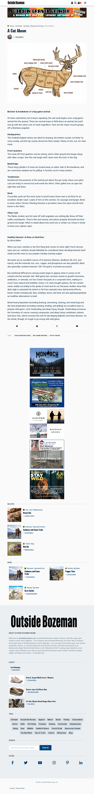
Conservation (77, 720)
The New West (26, 733)
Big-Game (77, 568)
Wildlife (30, 728)
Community (62, 724)
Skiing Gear (61, 733)
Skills (23, 724)
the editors (19, 37)
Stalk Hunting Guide (22, 335)
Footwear (42, 724)
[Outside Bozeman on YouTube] (40, 763)
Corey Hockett (71, 574)
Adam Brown (16, 670)
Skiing (15, 728)
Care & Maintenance (35, 510)
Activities (19, 26)
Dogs (32, 544)
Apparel (42, 720)
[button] (16, 326)
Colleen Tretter (29, 516)
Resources (28, 527)
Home (12, 26)
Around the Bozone (28, 720)
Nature (50, 720)
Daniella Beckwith (31, 593)
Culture (27, 544)
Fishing (66, 720)
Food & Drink (57, 728)
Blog (71, 733)
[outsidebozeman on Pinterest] (67, 763)
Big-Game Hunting (40, 335)
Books (58, 720)
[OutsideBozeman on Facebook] (13, 763)
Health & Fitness (42, 728)
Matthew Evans (29, 550)
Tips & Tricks (55, 335)
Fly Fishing (32, 724)
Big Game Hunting (37, 26)
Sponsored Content (39, 527)
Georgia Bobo (29, 533)
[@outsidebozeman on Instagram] (54, 763)
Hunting (26, 26)
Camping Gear (75, 724)
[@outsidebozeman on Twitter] (26, 763)
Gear (26, 510)
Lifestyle (14, 720)
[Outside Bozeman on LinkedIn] (80, 763)
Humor (15, 724)
